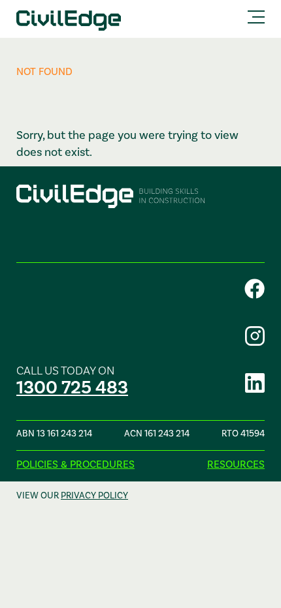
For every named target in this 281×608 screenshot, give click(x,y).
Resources (236, 465)
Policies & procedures (75, 465)
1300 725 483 (72, 387)
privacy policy (94, 496)
